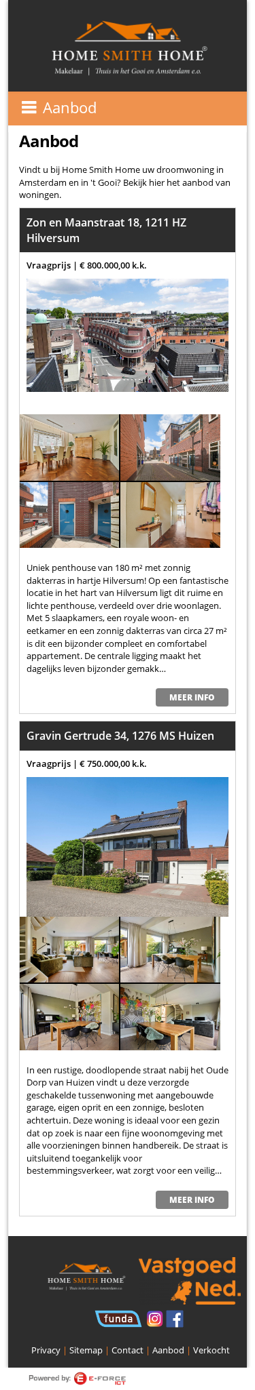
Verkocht (211, 1350)
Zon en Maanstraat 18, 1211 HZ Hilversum (106, 230)
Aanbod (168, 1350)
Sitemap (86, 1350)
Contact (127, 1350)
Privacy (46, 1350)
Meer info (192, 697)
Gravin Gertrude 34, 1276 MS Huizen (120, 735)
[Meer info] (127, 335)
